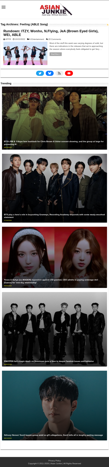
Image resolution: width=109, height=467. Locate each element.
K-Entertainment (36, 39)
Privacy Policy (54, 461)
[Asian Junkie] (54, 9)
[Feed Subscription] (107, 25)
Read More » (55, 54)
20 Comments (54, 39)
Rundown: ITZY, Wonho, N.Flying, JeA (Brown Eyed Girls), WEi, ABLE (50, 33)
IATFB (8, 39)
